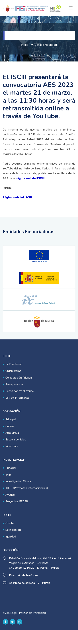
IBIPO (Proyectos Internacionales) (26, 488)
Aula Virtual (12, 432)
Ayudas (10, 494)
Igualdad (10, 536)
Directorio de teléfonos (23, 575)
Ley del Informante (17, 397)
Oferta (9, 523)
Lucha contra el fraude (19, 391)
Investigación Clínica (18, 481)
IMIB (8, 474)
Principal (10, 419)
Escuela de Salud (15, 439)
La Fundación (13, 364)
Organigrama (13, 371)
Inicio (24, 45)
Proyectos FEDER (16, 501)
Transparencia (14, 384)
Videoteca (11, 446)
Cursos (9, 426)
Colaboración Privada (18, 377)
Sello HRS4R (13, 530)
